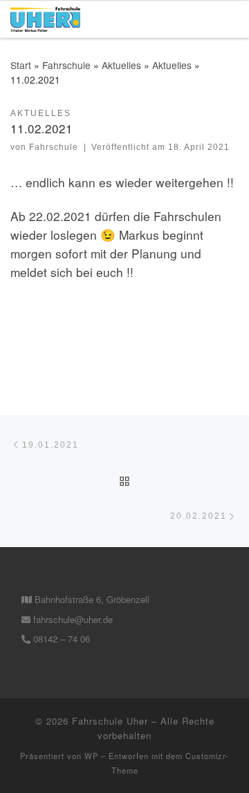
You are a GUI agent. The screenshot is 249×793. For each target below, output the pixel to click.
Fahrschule (66, 65)
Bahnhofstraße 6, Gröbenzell (90, 599)
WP (91, 755)
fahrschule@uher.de (71, 619)
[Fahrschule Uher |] (45, 17)
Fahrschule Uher (110, 720)
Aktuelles (121, 65)
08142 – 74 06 (60, 638)
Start (20, 65)
